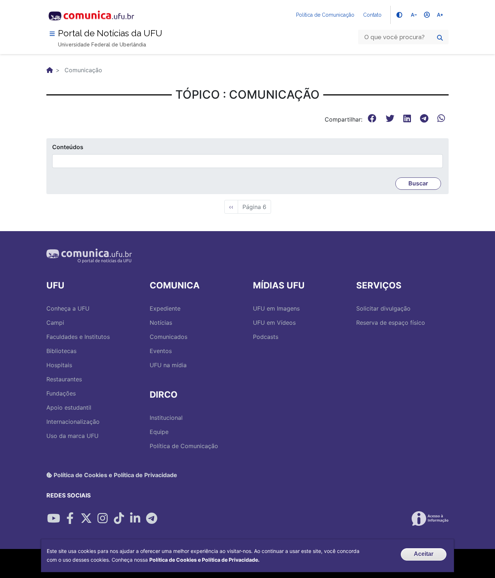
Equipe (159, 431)
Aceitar (423, 554)
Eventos (161, 350)
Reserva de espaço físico (390, 322)
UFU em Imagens (276, 308)
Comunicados (168, 336)
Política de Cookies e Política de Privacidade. (204, 560)
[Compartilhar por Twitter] (86, 518)
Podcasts (265, 336)
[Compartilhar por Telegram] (151, 518)
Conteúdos (67, 147)
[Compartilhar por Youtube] (53, 518)
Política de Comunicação (325, 15)
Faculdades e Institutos (78, 336)
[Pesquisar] (440, 38)
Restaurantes (64, 379)
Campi (55, 322)
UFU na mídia (168, 365)
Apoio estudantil (68, 407)
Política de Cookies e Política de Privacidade (114, 475)
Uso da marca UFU (72, 435)
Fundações (61, 393)
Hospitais (59, 365)
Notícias (161, 322)
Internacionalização (73, 421)
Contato (372, 15)
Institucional (166, 417)
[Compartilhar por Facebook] (70, 518)
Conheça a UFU (68, 308)
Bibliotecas (61, 350)
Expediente (165, 308)
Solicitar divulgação (383, 308)
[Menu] (52, 34)
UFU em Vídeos (274, 322)
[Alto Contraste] (399, 15)
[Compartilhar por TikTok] (119, 518)
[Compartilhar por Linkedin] (135, 518)
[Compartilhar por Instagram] (102, 518)
